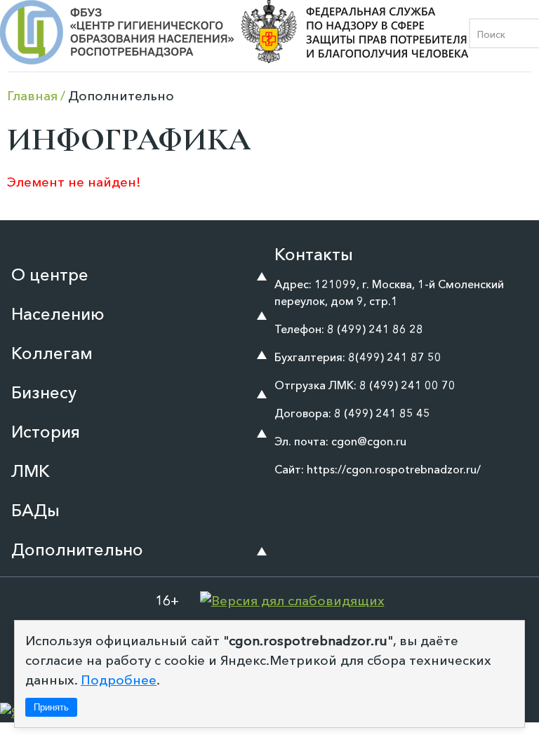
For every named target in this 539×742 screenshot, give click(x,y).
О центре (49, 274)
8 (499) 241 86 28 (375, 329)
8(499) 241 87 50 (394, 357)
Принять (51, 707)
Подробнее (119, 680)
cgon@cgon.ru (368, 441)
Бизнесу (43, 392)
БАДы (35, 510)
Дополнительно (77, 549)
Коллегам (52, 353)
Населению (58, 314)
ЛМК (30, 471)
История (45, 431)
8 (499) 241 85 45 (382, 413)
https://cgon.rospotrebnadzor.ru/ (394, 469)
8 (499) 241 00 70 (407, 385)
